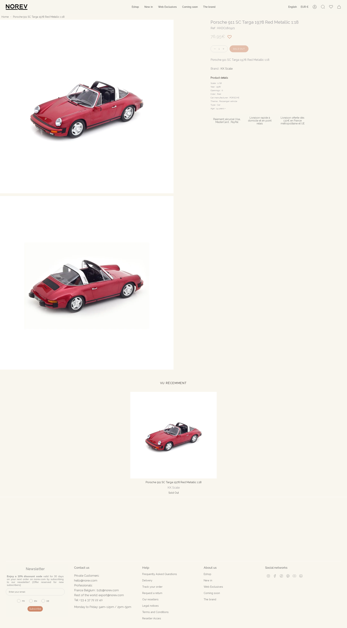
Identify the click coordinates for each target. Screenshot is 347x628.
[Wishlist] (331, 7)
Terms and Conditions (155, 612)
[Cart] (339, 7)
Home (5, 16)
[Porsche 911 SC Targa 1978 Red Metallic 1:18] (173, 435)
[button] (135, 7)
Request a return (152, 593)
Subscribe (35, 608)
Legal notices (150, 605)
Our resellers (150, 599)
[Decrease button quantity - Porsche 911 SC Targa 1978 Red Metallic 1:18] (214, 48)
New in (208, 580)
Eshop (207, 574)
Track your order (152, 586)
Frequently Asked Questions (159, 574)
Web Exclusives (213, 586)
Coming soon (212, 593)
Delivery (147, 580)
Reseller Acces (151, 618)
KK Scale (226, 68)
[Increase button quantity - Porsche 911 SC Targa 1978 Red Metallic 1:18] (224, 48)
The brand (210, 599)
